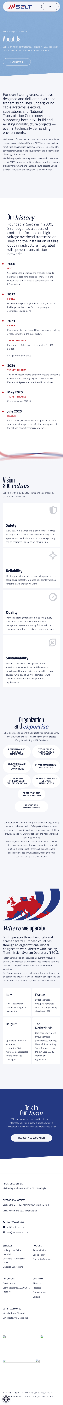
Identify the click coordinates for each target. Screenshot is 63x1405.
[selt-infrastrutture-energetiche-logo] (19, 5)
